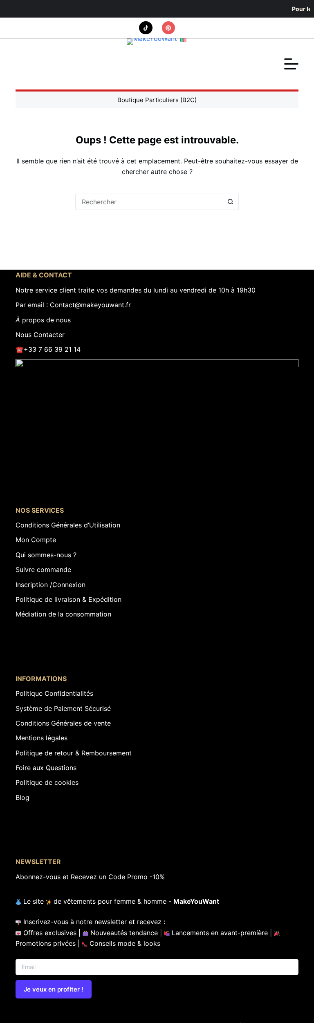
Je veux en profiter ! (53, 989)
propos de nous (43, 320)
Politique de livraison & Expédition (68, 599)
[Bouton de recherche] (230, 202)
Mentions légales (41, 738)
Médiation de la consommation (63, 614)
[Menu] (291, 64)
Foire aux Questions (46, 768)
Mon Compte (36, 540)
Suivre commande (43, 569)
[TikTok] (146, 28)
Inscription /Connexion (50, 585)
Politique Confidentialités (54, 693)
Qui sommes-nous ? (46, 555)
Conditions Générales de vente (63, 723)
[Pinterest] (168, 28)
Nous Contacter (40, 335)
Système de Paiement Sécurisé (63, 708)
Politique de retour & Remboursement (74, 753)
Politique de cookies (47, 782)
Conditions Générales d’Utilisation (68, 525)
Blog (22, 797)
